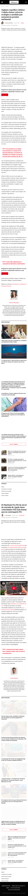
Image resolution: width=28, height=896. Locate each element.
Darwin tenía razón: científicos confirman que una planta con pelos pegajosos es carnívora (12, 717)
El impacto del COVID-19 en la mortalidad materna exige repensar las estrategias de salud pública (13, 415)
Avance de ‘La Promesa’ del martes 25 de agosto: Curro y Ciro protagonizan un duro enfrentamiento (17, 469)
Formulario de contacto (6, 489)
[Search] (26, 2)
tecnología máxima (12, 547)
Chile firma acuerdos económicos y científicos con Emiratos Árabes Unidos (14, 341)
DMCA (2, 486)
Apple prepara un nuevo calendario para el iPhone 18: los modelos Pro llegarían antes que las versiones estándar (13, 823)
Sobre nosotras (4, 495)
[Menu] (2, 2)
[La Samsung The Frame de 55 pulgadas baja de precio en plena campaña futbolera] (14, 750)
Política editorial (4, 493)
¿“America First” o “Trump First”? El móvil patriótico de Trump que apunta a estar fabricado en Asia (13, 780)
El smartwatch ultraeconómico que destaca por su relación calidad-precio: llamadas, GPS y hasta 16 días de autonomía (13, 739)
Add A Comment (14, 444)
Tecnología (21, 515)
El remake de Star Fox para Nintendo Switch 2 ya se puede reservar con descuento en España (14, 801)
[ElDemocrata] (14, 2)
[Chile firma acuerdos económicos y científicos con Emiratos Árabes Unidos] (14, 332)
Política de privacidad (6, 491)
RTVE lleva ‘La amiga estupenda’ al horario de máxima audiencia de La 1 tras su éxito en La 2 (17, 461)
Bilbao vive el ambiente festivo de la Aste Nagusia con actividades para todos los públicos (17, 453)
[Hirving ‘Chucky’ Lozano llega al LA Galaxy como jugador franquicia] (4, 477)
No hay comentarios (7, 25)
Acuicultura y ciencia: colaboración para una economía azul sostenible (13, 394)
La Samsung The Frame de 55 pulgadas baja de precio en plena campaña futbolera (13, 759)
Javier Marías (8, 515)
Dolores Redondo (9, 22)
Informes (17, 545)
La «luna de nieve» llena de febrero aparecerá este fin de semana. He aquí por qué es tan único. (13, 362)
